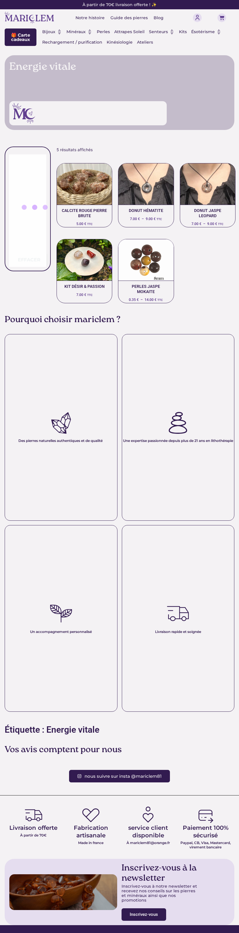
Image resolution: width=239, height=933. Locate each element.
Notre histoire (90, 17)
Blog (159, 17)
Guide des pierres (129, 17)
